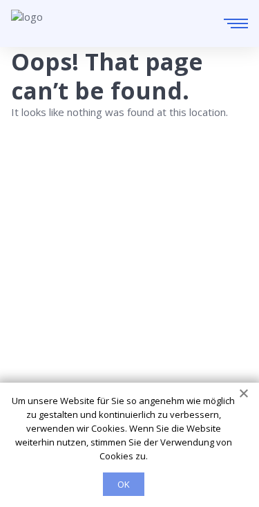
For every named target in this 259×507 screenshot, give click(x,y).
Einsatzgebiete (47, 286)
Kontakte (33, 305)
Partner (29, 325)
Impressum (38, 344)
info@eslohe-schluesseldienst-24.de (133, 223)
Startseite (35, 267)
